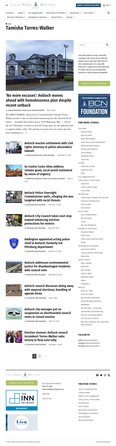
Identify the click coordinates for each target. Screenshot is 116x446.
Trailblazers (85, 284)
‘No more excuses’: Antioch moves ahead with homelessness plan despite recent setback (38, 100)
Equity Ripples (86, 153)
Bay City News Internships (90, 298)
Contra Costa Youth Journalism (92, 239)
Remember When (87, 277)
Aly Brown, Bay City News (36, 205)
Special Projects (56, 17)
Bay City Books (86, 218)
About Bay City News (85, 420)
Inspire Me (85, 159)
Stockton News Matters (89, 149)
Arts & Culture (88, 13)
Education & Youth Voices (15, 17)
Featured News (86, 132)
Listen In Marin (86, 273)
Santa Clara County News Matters (93, 142)
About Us (69, 17)
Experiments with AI (88, 249)
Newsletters (85, 305)
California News (84, 393)
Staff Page (46, 394)
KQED (83, 173)
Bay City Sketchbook (88, 225)
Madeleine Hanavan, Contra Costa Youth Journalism (46, 178)
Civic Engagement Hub (35, 13)
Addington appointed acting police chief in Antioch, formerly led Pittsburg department (47, 243)
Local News (9, 13)
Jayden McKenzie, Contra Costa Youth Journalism (26, 110)
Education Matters (87, 232)
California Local (86, 170)
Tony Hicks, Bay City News (36, 298)
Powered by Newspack (103, 442)
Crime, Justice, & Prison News (55, 13)
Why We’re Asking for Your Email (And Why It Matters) (95, 323)
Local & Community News (87, 389)
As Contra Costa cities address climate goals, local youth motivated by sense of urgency (48, 170)
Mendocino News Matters (90, 146)
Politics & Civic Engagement (88, 396)
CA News (20, 13)
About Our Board (87, 294)
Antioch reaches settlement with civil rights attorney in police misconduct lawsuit (48, 147)
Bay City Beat (86, 270)
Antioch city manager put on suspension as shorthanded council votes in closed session (47, 313)
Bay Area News (86, 135)
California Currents (88, 166)
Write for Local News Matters (91, 315)
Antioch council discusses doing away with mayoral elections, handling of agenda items (49, 289)
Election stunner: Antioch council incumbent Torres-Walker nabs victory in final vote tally (46, 336)
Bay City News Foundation (51, 383)
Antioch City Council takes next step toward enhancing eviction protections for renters (48, 219)
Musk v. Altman (86, 263)
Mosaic (83, 242)
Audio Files (85, 266)
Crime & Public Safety (89, 187)
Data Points (85, 256)
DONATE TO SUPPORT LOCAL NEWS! (88, 5)
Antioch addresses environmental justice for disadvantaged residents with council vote (47, 266)
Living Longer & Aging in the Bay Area (95, 197)
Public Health (86, 204)
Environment (85, 208)
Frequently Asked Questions (91, 301)
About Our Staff (86, 291)
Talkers (83, 280)
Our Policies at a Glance (89, 318)
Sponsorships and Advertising (92, 311)
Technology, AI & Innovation (37, 17)
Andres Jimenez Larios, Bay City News (41, 155)
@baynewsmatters (91, 340)
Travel (83, 222)
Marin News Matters (88, 139)
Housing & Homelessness (90, 201)
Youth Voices (85, 235)
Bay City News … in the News (91, 308)
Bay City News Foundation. (98, 72)
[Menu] (7, 5)
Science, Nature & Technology (92, 253)
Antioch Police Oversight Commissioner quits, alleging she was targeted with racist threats (48, 196)
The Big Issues (74, 13)
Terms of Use (47, 399)
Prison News (85, 190)
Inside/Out (85, 184)
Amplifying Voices (87, 156)
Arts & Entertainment (89, 215)
